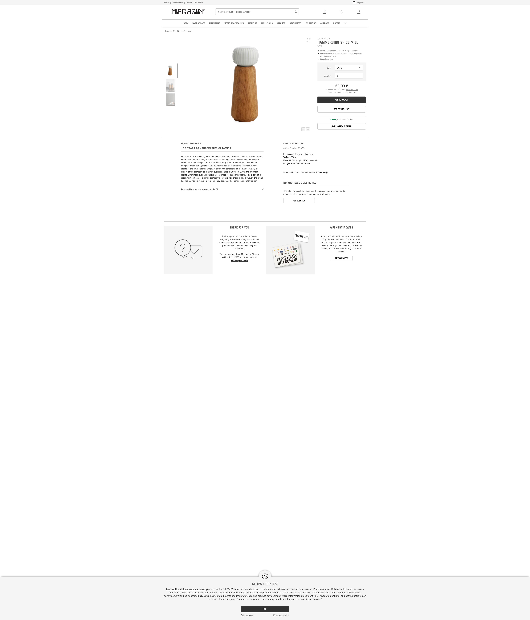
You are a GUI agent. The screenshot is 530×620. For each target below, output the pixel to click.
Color (329, 68)
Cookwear (187, 31)
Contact (189, 3)
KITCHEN (176, 31)
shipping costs (352, 90)
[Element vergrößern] (308, 129)
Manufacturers (177, 3)
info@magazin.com (239, 260)
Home (167, 31)
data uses (254, 589)
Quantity (327, 76)
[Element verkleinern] (303, 129)
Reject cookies (248, 615)
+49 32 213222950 (230, 257)
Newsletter (198, 3)
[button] (308, 40)
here (232, 599)
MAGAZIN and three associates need (186, 589)
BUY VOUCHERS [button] (341, 258)
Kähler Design (322, 172)
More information (281, 615)
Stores (166, 3)
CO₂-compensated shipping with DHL (341, 92)
